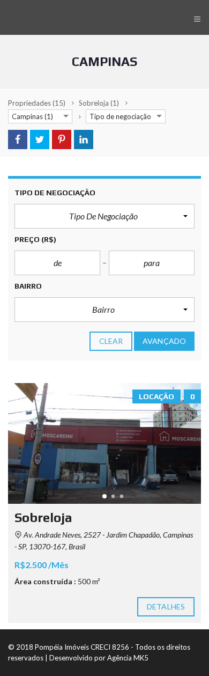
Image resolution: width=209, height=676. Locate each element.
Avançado (164, 341)
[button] (104, 216)
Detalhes (166, 606)
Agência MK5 (127, 657)
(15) (36, 103)
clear (111, 341)
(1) (99, 103)
